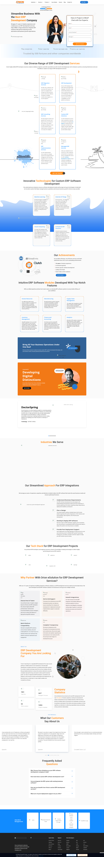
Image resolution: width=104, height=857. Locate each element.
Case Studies (54, 2)
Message (70, 36)
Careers (60, 2)
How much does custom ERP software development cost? (47, 776)
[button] (57, 173)
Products (47, 2)
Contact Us (69, 2)
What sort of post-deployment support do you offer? (46, 793)
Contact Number (72, 32)
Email (70, 28)
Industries (33, 2)
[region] (52, 417)
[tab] (49, 771)
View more (41, 855)
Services (40, 2)
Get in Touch (80, 44)
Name (70, 23)
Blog (65, 2)
